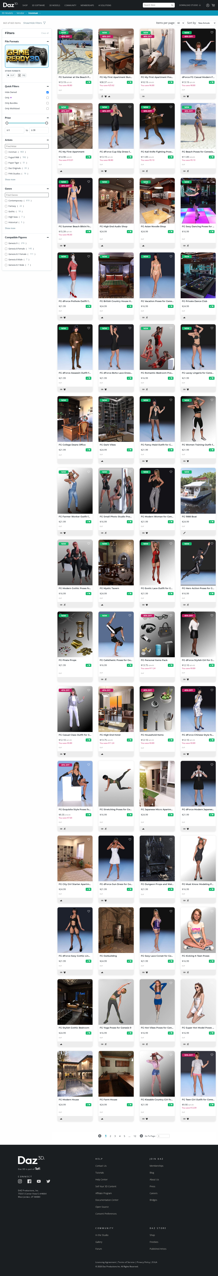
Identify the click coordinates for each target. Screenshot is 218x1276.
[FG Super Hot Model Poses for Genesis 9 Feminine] (198, 1002)
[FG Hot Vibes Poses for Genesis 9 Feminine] (157, 1002)
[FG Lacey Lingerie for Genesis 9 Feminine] (198, 347)
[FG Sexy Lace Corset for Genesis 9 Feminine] (157, 930)
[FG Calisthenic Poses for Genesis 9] (116, 634)
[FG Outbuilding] (116, 930)
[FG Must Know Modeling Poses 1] (198, 858)
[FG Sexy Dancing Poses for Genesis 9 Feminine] (198, 201)
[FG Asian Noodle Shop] (157, 201)
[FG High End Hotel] (116, 709)
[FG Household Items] (157, 709)
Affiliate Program (103, 1193)
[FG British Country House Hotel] (116, 275)
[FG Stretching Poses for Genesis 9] (116, 784)
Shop (25, 5)
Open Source (102, 1206)
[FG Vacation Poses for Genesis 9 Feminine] (157, 275)
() (17, 151)
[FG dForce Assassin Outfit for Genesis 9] (75, 347)
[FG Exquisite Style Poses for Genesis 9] (75, 784)
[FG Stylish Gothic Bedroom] (75, 1002)
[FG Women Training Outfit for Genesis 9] (198, 419)
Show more (10, 179)
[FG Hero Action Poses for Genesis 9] (198, 562)
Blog (152, 1172)
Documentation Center (106, 1199)
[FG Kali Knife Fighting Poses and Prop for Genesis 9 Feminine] (157, 126)
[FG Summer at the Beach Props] (75, 51)
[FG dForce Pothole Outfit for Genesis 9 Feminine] (75, 275)
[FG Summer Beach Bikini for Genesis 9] (75, 201)
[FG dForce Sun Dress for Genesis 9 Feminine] (116, 858)
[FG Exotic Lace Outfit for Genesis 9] (157, 562)
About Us (154, 1179)
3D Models (54, 5)
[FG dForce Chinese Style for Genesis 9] (198, 709)
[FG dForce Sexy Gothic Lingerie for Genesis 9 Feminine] (75, 930)
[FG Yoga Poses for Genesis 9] (116, 1002)
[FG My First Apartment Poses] (157, 51)
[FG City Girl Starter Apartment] (75, 858)
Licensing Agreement (105, 1262)
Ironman (33, 13)
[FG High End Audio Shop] (116, 201)
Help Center (101, 1179)
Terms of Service (126, 1262)
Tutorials (99, 1172)
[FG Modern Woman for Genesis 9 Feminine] (157, 491)
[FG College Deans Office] (75, 419)
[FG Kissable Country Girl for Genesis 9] (157, 1074)
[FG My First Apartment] (75, 126)
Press (152, 1186)
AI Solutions (104, 5)
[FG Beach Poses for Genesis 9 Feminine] (198, 126)
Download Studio (188, 5)
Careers (154, 1193)
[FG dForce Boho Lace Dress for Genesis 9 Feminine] (116, 347)
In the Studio (101, 1235)
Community (70, 5)
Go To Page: (150, 1136)
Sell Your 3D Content (105, 1186)
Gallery (98, 1241)
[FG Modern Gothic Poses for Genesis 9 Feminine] (75, 562)
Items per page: (166, 23)
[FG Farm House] (116, 1074)
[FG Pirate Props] (75, 634)
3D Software (38, 5)
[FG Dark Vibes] (116, 419)
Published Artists (158, 1248)
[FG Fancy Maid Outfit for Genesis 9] (157, 419)
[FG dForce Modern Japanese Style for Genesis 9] (198, 784)
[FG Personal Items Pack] (157, 634)
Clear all (45, 33)
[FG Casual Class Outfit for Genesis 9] (75, 709)
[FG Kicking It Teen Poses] (198, 930)
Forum (98, 1248)
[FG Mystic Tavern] (116, 562)
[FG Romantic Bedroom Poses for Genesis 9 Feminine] (157, 347)
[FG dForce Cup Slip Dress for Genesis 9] (116, 126)
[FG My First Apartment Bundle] (116, 51)
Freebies (154, 1241)
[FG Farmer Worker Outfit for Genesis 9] (75, 491)
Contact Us (101, 1165)
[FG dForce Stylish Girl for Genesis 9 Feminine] (198, 634)
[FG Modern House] (75, 1074)
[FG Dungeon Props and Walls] (157, 858)
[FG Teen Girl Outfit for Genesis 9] (198, 1074)
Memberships (87, 5)
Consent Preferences (106, 1213)
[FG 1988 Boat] (198, 491)
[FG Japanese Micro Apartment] (157, 784)
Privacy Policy (143, 1262)
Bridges (153, 1199)
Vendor (20, 13)
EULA (154, 1262)
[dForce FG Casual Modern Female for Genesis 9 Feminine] (198, 51)
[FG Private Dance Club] (198, 275)
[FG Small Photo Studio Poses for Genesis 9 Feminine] (116, 491)
